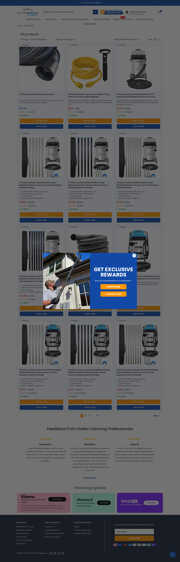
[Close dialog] (134, 255)
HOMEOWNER (113, 286)
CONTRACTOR (113, 294)
